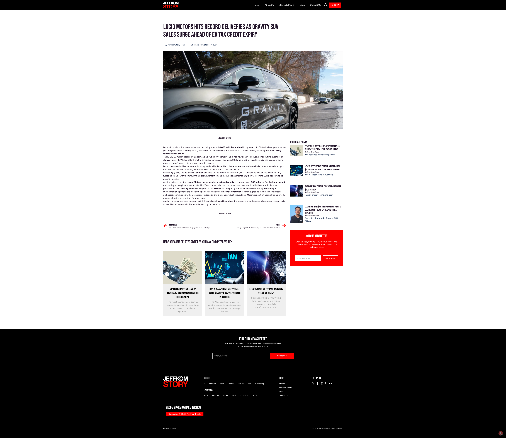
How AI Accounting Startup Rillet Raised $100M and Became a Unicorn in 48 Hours (322, 168)
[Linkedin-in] (326, 383)
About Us (269, 5)
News (302, 5)
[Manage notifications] (500, 433)
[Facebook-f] (317, 383)
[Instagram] (322, 383)
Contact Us (315, 5)
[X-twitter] (313, 383)
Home (256, 5)
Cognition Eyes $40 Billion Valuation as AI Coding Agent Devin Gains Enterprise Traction (323, 210)
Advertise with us (224, 138)
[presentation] (167, 274)
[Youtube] (330, 383)
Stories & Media (286, 5)
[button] (325, 5)
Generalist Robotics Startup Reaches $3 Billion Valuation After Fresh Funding (322, 148)
